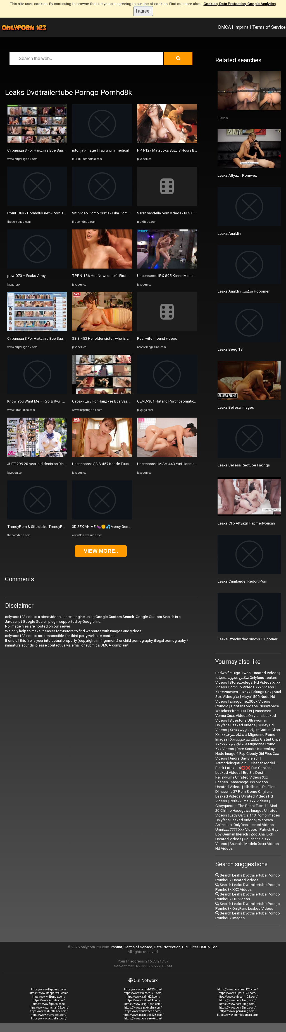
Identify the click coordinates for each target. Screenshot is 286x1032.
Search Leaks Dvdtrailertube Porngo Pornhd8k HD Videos (247, 896)
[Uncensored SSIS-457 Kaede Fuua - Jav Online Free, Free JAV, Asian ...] (102, 455)
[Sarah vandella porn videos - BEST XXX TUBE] (167, 204)
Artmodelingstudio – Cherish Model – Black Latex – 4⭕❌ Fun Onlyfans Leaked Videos (246, 768)
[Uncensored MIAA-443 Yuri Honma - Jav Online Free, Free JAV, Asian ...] (167, 455)
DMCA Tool (208, 947)
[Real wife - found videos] (167, 330)
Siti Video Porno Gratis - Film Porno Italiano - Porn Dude (117, 213)
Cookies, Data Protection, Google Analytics (240, 3)
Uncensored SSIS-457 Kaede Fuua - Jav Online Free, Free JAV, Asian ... (129, 463)
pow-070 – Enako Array (26, 275)
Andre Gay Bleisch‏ (244, 758)
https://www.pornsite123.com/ (48, 1007)
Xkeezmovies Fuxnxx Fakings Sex (243, 691)
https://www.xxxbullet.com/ (48, 1018)
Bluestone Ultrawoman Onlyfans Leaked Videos (241, 722)
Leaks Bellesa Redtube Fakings (244, 465)
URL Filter (190, 947)
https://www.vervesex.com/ (48, 1015)
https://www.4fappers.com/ (48, 989)
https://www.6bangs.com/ (48, 997)
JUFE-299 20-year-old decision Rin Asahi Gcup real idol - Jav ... (58, 463)
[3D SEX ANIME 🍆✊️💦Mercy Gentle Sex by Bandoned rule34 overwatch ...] (102, 518)
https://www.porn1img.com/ (237, 1000)
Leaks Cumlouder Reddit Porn (242, 581)
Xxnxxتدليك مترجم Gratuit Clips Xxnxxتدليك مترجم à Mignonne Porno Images (247, 734)
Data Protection (167, 947)
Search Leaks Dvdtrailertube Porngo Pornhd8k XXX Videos (247, 887)
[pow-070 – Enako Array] (37, 267)
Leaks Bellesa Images (236, 407)
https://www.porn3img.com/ (237, 1007)
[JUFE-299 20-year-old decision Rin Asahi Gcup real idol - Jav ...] (37, 455)
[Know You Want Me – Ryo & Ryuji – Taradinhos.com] (37, 392)
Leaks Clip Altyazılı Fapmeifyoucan (246, 523)
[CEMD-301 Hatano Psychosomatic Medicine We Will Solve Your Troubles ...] (167, 392)
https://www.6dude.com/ (49, 1000)
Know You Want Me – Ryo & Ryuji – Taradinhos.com (49, 401)
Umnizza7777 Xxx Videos (236, 829)
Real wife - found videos (157, 338)
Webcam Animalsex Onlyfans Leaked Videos (244, 822)
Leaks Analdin (229, 233)
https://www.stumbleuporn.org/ (237, 1015)
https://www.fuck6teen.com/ (143, 1011)
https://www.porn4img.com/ (238, 1011)
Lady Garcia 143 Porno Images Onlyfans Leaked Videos (247, 817)
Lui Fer (246, 710)
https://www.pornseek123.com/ (143, 1015)
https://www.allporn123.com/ (237, 993)
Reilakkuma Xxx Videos (249, 801)
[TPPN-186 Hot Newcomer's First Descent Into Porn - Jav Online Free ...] (102, 267)
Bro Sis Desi (253, 772)
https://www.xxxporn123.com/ (143, 993)
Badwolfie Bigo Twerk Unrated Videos (246, 673)
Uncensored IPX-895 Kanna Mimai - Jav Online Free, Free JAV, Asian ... (194, 275)
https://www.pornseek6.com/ (143, 1018)
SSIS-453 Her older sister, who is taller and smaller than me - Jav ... (126, 338)
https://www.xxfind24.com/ (143, 997)
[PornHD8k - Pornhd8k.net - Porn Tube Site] (37, 204)
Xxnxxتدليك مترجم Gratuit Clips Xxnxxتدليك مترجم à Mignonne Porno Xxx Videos (247, 744)
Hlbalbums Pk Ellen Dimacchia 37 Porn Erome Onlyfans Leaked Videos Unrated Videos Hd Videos (245, 793)
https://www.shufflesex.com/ (49, 1011)
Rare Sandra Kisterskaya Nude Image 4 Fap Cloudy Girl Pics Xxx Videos (247, 753)
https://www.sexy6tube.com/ (143, 1007)
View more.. (101, 551)
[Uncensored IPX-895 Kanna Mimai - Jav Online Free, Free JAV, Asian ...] (167, 267)
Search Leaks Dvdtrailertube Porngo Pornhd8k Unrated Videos (247, 877)
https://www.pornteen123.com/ (237, 989)
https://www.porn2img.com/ (237, 1004)
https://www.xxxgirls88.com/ (143, 1004)
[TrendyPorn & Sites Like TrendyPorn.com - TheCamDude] (37, 518)
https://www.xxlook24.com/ (143, 1000)
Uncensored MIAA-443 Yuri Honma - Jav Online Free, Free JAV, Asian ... (195, 463)
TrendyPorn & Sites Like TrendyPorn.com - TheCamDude (54, 526)
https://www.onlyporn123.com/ (238, 997)
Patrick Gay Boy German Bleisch (246, 832)
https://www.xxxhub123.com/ (143, 989)
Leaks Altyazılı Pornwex (237, 175)
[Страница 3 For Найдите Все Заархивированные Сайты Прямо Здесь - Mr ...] (37, 142)
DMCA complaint (114, 645)
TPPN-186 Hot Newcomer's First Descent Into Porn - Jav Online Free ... (130, 275)
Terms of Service (268, 27)
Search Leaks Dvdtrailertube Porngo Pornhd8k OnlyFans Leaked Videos (247, 906)
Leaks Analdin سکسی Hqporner (244, 291)
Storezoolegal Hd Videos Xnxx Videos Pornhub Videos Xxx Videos (247, 684)
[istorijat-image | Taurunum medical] (102, 142)
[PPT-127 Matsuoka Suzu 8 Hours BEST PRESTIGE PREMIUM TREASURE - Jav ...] (167, 142)
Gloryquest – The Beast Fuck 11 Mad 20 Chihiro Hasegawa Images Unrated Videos (246, 810)
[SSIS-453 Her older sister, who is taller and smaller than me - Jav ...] (102, 330)
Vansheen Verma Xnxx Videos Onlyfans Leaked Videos (245, 715)
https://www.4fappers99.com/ (48, 993)
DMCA (224, 27)
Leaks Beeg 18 (230, 349)
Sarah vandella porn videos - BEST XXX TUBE (174, 213)
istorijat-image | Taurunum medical (100, 150)
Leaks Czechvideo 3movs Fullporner (247, 639)
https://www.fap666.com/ (48, 1004)
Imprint (241, 27)
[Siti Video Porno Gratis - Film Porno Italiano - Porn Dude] (102, 204)
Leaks (223, 117)
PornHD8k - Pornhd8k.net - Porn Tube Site (42, 213)
